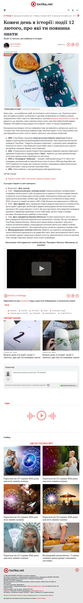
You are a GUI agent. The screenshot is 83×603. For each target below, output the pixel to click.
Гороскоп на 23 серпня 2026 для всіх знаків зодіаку (21, 518)
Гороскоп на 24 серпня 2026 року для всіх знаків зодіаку (60, 480)
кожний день (50, 313)
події (45, 311)
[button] (73, 10)
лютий (24, 311)
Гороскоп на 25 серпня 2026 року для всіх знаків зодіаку (21, 480)
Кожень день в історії (19, 313)
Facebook (24, 301)
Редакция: (7, 591)
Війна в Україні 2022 (43, 16)
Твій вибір (8, 54)
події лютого (66, 313)
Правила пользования (10, 595)
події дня (36, 313)
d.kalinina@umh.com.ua (36, 591)
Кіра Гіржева (15, 44)
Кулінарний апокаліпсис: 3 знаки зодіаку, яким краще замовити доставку (61, 558)
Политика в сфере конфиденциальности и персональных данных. (35, 595)
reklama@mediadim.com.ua (34, 586)
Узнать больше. (41, 598)
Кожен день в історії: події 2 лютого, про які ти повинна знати (22, 356)
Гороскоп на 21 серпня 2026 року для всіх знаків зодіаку (21, 556)
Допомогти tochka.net (23, 16)
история (35, 311)
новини (13, 311)
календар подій (58, 311)
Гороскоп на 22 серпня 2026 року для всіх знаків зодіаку (60, 518)
